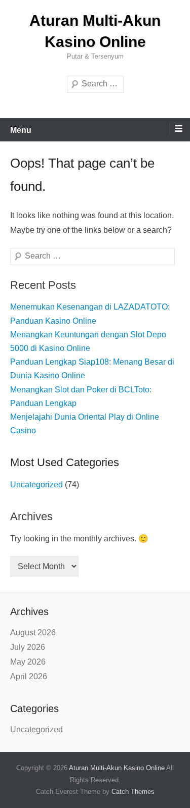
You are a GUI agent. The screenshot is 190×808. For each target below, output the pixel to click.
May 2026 (28, 662)
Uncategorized (36, 484)
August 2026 (33, 632)
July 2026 (27, 647)
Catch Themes (133, 791)
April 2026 (28, 676)
